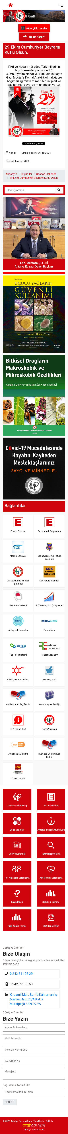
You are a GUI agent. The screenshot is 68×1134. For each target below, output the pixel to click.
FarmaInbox (49, 630)
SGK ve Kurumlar (17, 854)
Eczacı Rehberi (18, 531)
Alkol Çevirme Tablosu (18, 679)
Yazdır (12, 153)
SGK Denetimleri (51, 926)
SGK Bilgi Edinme (50, 902)
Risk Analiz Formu (17, 926)
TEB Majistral (49, 679)
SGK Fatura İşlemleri (49, 580)
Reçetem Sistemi (18, 605)
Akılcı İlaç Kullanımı (18, 754)
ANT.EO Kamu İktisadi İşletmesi (18, 582)
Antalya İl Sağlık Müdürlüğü (51, 830)
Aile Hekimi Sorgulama (51, 878)
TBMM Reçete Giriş (51, 854)
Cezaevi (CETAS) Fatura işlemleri (49, 557)
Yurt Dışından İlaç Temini (18, 704)
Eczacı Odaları (51, 805)
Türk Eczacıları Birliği (17, 805)
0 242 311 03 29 (21, 974)
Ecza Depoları (17, 830)
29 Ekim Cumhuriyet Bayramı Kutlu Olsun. (34, 177)
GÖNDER (10, 1102)
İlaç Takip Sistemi (18, 655)
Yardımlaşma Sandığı (49, 704)
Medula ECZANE (18, 556)
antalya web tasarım (34, 1129)
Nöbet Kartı (35, 36)
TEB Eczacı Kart (18, 729)
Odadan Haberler (46, 174)
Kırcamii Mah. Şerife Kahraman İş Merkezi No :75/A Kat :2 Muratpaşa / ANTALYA (33, 999)
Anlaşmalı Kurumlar (18, 630)
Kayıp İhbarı (17, 902)
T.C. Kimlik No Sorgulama (17, 878)
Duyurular (26, 174)
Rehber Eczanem (49, 655)
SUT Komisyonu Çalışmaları (49, 605)
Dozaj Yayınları (49, 729)
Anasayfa (11, 174)
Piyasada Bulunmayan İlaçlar (49, 755)
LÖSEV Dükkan (18, 778)
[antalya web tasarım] (34, 1125)
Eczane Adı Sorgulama (49, 531)
